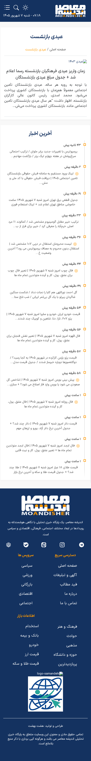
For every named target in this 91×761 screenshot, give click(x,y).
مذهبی (71, 645)
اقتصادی (25, 594)
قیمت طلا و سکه (26, 664)
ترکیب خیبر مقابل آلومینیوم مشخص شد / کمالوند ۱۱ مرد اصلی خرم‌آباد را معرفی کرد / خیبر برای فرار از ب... (43, 224)
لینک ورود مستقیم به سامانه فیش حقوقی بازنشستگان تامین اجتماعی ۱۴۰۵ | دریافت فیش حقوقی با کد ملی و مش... (42, 178)
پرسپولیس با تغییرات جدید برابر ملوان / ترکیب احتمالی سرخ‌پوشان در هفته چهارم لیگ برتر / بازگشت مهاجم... (43, 154)
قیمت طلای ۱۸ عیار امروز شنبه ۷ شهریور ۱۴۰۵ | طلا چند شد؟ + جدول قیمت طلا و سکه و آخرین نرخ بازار (43, 470)
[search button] (16, 7)
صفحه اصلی (57, 49)
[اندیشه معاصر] (70, 11)
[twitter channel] (81, 544)
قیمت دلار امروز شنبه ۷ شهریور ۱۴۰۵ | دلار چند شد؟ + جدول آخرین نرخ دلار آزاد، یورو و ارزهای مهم (43, 426)
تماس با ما (68, 603)
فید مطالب (68, 584)
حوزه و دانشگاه (65, 655)
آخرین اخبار (41, 134)
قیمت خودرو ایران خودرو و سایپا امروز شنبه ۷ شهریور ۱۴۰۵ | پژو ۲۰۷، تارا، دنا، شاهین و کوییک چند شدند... (43, 316)
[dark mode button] (25, 7)
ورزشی (27, 575)
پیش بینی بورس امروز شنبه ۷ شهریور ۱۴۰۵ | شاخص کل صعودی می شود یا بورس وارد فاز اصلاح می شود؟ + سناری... (43, 382)
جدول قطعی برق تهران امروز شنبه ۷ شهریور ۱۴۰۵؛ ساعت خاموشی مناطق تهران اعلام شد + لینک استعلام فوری (43, 202)
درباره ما (70, 594)
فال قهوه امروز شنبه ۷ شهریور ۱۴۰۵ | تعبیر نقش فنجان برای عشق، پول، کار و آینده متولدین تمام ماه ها (43, 338)
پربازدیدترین (67, 664)
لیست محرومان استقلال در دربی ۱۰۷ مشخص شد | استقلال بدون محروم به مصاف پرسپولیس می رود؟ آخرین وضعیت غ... (43, 248)
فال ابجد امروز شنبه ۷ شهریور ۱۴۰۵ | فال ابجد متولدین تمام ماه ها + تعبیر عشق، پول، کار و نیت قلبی (41, 448)
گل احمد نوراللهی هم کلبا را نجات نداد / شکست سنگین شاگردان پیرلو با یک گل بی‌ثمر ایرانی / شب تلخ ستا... (43, 295)
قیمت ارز (32, 654)
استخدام (32, 626)
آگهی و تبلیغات (65, 575)
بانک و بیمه (29, 635)
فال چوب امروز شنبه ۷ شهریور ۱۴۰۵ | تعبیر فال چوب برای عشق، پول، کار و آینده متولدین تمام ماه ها (41, 273)
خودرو (34, 645)
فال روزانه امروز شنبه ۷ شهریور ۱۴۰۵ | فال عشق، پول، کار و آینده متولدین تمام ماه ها (41, 404)
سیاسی (26, 566)
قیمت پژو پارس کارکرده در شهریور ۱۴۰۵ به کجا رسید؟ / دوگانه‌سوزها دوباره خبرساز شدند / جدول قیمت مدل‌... (43, 360)
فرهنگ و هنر (67, 627)
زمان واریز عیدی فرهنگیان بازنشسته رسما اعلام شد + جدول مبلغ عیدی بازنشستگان (45, 74)
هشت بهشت (36, 726)
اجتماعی (25, 603)
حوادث (71, 636)
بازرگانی (26, 584)
